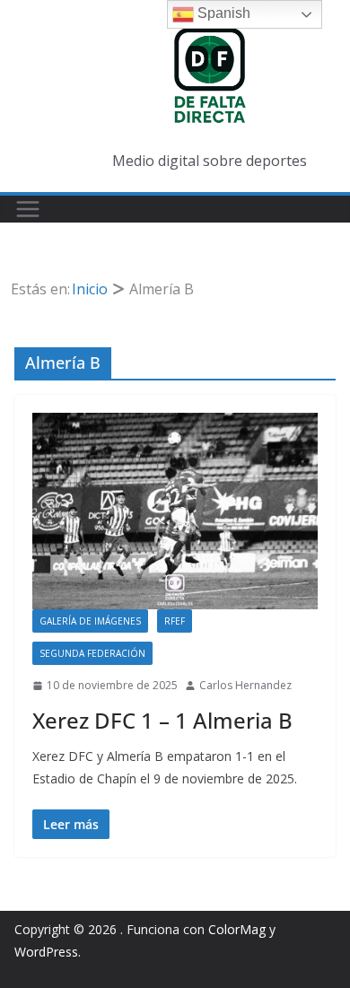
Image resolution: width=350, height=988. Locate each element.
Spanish (222, 13)
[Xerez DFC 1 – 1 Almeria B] (175, 511)
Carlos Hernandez (245, 685)
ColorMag (237, 929)
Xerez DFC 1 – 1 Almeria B (162, 720)
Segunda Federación (92, 653)
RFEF (174, 621)
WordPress (46, 951)
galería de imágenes (90, 621)
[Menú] (27, 209)
